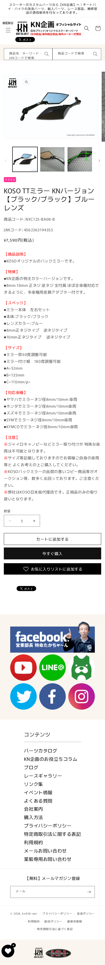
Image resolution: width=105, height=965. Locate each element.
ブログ (31, 767)
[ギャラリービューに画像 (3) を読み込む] (79, 159)
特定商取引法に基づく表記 (55, 929)
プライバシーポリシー (47, 825)
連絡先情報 (74, 921)
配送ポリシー (53, 921)
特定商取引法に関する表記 (52, 833)
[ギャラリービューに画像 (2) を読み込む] (52, 159)
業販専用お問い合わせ (47, 859)
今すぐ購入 (52, 553)
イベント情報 (38, 792)
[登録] (89, 892)
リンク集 (33, 784)
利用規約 (33, 842)
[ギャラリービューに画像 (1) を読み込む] (24, 159)
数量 (7, 510)
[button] (8, 30)
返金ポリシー (86, 913)
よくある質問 (38, 800)
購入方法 (33, 817)
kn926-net (29, 913)
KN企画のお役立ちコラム (50, 758)
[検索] (46, 54)
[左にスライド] (5, 160)
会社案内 (33, 808)
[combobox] (28, 54)
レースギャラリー (43, 775)
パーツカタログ (40, 750)
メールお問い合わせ (45, 850)
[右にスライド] (99, 160)
